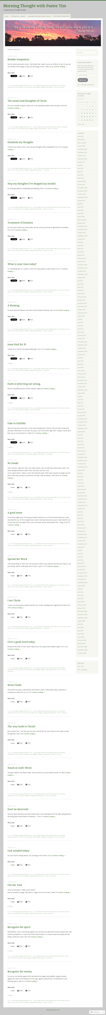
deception (10, 837)
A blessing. (14, 305)
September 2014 (82, 428)
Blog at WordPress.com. (53, 1010)
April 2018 (81, 290)
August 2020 (81, 200)
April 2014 (81, 444)
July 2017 (80, 319)
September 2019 (82, 236)
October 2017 (82, 310)
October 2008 (82, 653)
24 (92, 116)
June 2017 (80, 322)
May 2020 (80, 210)
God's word (25, 713)
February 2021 (82, 181)
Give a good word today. (21, 642)
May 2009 (80, 631)
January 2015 (81, 415)
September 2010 (82, 582)
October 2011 (82, 541)
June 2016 (80, 361)
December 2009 (82, 611)
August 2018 (81, 277)
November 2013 (82, 460)
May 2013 (80, 480)
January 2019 (81, 261)
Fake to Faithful (17, 423)
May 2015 (80, 403)
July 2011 (80, 550)
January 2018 (81, 300)
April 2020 (81, 213)
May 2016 (80, 364)
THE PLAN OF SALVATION (61, 16)
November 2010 (82, 576)
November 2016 (82, 345)
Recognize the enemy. (20, 971)
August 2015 (81, 393)
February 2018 (82, 297)
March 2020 (81, 217)
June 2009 (80, 627)
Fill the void (15, 885)
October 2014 (82, 425)
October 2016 (82, 348)
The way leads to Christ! (21, 726)
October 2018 (82, 271)
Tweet (12, 487)
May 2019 (80, 249)
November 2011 (82, 537)
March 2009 (81, 637)
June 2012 (80, 515)
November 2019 (82, 229)
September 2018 (82, 274)
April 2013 (81, 483)
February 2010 (82, 605)
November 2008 (82, 650)
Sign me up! (82, 80)
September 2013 (82, 467)
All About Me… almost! (18, 16)
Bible (38, 85)
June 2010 (80, 592)
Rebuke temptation (18, 59)
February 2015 (82, 412)
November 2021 (82, 152)
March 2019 (81, 255)
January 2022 (81, 146)
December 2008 (82, 647)
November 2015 (82, 383)
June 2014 (80, 438)
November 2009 (82, 614)
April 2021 (81, 175)
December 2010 (82, 573)
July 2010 (80, 589)
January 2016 (81, 377)
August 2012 (81, 509)
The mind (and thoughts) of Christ (27, 100)
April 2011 (81, 560)
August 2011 (81, 547)
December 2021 (82, 149)
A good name (15, 512)
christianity (11, 87)
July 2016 (80, 358)
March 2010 (81, 602)
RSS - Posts (81, 666)
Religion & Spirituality (47, 87)
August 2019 (81, 239)
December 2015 (82, 380)
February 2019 (82, 258)
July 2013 (80, 473)
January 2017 (81, 338)
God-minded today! (19, 850)
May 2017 (80, 326)
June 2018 (80, 284)
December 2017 (82, 303)
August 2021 (81, 162)
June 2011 (80, 554)
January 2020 (81, 223)
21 (84, 116)
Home (6, 16)
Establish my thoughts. (21, 142)
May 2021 (80, 172)
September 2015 (82, 390)
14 (84, 113)
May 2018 (80, 287)
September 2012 (82, 505)
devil (20, 837)
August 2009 (81, 621)
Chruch (68, 408)
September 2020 (82, 197)
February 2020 (82, 220)
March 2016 (81, 371)
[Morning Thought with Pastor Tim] (53, 33)
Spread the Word (17, 559)
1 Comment (46, 170)
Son (44, 795)
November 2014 (82, 422)
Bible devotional (45, 127)
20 (81, 116)
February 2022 (82, 143)
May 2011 (80, 557)
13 (81, 113)
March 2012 (81, 525)
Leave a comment (59, 87)
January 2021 (81, 184)
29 (87, 120)
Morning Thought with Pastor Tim (34, 6)
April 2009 (81, 634)
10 (92, 109)
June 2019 (80, 245)
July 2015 (80, 396)
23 (89, 116)
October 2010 (82, 579)
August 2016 (81, 355)
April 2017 (81, 329)
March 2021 (81, 178)
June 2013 (80, 476)
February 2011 (82, 566)
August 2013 (81, 470)
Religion (38, 87)
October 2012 (82, 502)
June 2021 (80, 168)
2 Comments (49, 958)
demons (16, 837)
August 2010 (81, 586)
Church (16, 87)
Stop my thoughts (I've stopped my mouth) (32, 183)
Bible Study (53, 85)
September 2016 (82, 351)
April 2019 (81, 252)
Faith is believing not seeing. (24, 384)
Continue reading (60, 67)
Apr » (83, 124)
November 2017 (82, 306)
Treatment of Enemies (20, 222)
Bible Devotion (45, 85)
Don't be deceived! (18, 809)
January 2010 (81, 608)
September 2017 (82, 313)
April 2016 (81, 367)
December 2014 (82, 419)
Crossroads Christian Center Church (39, 16)
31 (92, 120)
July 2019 (80, 242)
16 (89, 113)
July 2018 (80, 281)
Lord (26, 454)
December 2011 (82, 534)
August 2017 (81, 316)
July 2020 (80, 204)
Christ (58, 85)
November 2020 (82, 191)
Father (21, 87)
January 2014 (81, 454)
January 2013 (81, 493)
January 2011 (81, 570)
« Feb (79, 124)
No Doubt (13, 463)
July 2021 (80, 165)
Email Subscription (84, 62)
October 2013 (82, 464)
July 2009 (80, 624)
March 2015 (81, 409)
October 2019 (82, 233)
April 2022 (81, 136)
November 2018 (82, 268)
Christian (62, 85)
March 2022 (81, 139)
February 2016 (82, 374)
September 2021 (82, 159)
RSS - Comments (82, 670)
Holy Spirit (29, 87)
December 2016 (82, 342)
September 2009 (82, 618)
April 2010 (81, 598)
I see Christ (14, 600)
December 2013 (82, 457)
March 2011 (81, 563)
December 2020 (82, 188)
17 (92, 113)
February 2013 (82, 489)
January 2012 (81, 531)
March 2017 (81, 332)
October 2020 (82, 194)
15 (87, 113)
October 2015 (82, 387)
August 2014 (81, 432)
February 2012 (82, 528)
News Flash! (15, 685)
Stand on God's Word (19, 768)
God (24, 87)
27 (81, 120)
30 (89, 120)
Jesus (34, 87)
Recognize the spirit (19, 927)
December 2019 (82, 226)
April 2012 (81, 521)
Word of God (57, 669)
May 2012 (80, 518)
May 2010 (80, 595)
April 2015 (81, 406)
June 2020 (80, 207)
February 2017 (82, 335)
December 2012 (82, 496)
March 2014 (81, 448)
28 (84, 120)
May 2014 (80, 441)
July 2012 (80, 512)
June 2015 (80, 399)
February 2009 (82, 640)
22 (87, 116)
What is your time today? (22, 264)
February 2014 (82, 451)
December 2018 (82, 265)
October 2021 (82, 156)
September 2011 (82, 544)
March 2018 (81, 294)
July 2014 (80, 435)
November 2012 (82, 499)
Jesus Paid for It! (17, 344)
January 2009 (81, 643)
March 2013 (81, 486)
